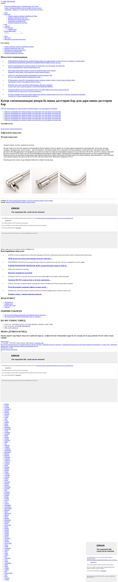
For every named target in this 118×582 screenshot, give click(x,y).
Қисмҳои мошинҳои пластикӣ (17, 22)
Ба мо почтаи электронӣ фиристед (11, 129)
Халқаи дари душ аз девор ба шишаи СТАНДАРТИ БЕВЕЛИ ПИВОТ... (30, 86)
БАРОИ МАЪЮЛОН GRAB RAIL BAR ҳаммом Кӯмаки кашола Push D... (38, 266)
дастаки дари (105, 344)
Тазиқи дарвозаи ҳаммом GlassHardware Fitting (22, 16)
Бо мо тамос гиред (10, 31)
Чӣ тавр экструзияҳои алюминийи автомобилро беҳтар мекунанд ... (25, 315)
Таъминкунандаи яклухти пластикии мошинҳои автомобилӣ (81, 344)
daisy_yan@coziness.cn (11, 328)
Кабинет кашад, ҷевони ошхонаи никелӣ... (25, 294)
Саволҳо (7, 26)
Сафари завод (12, 29)
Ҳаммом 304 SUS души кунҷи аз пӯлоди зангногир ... (25, 91)
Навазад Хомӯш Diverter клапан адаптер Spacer (20, 202)
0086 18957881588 (9, 1)
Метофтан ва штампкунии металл (18, 19)
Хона (6, 13)
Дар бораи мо (8, 27)
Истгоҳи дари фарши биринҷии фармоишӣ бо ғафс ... (25, 77)
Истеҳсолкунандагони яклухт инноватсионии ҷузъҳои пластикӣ (21, 344)
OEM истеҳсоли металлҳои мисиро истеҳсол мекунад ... (30, 259)
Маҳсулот (7, 14)
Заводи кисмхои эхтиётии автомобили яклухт (23, 346)
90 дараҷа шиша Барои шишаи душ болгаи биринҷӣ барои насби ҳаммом (30, 200)
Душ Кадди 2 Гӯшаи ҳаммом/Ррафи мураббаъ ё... (23, 96)
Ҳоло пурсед (5, 341)
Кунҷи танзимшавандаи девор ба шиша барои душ (24, 67)
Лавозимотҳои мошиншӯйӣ (17, 21)
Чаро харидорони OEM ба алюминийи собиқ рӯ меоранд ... (23, 316)
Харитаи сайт (39, 343)
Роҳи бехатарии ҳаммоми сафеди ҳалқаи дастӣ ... (28, 287)
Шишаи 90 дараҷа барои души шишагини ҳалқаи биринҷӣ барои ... (29, 72)
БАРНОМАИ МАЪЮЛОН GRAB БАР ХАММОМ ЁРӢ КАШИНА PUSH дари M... (34, 62)
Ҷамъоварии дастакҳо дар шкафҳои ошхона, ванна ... (24, 82)
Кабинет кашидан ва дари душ (17, 17)
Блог (5, 24)
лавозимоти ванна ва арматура (51, 344)
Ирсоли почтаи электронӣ (9, 349)
